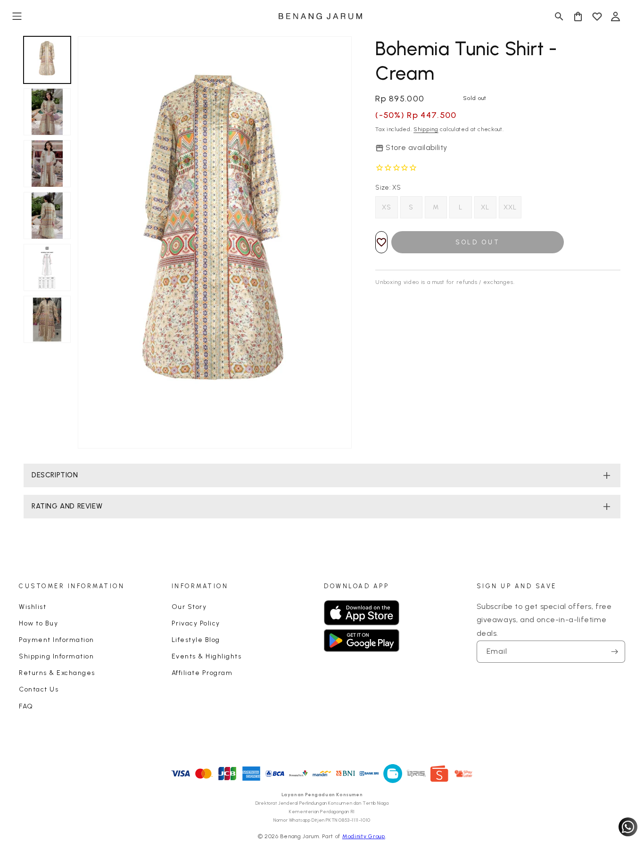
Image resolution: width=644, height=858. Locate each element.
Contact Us (38, 689)
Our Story (189, 607)
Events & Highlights (207, 656)
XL (485, 207)
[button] (17, 16)
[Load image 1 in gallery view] (47, 59)
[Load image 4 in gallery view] (47, 215)
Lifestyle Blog (196, 640)
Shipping (425, 129)
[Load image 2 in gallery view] (47, 111)
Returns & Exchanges (57, 673)
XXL (510, 207)
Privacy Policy (196, 623)
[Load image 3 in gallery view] (47, 163)
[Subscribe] (614, 652)
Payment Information (56, 640)
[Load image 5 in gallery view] (47, 267)
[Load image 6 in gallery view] (47, 319)
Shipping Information (56, 656)
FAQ (26, 706)
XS (386, 207)
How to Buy (38, 623)
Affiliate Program (202, 673)
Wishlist (32, 607)
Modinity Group (363, 836)
